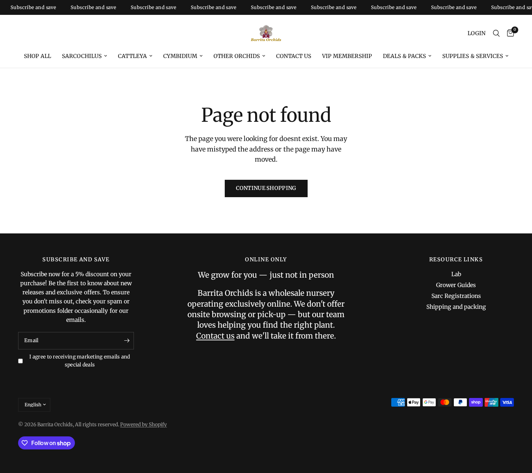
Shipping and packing (456, 306)
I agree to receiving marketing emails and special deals (79, 361)
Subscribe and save (29, 7)
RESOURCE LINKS (456, 259)
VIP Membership (347, 56)
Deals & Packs (404, 56)
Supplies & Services (472, 56)
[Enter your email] (126, 340)
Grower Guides (456, 285)
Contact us (293, 56)
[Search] (496, 33)
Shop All (37, 56)
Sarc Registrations (456, 295)
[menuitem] (37, 56)
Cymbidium (180, 56)
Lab (456, 274)
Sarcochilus (82, 56)
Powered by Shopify (143, 425)
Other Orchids (237, 56)
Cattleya (132, 56)
